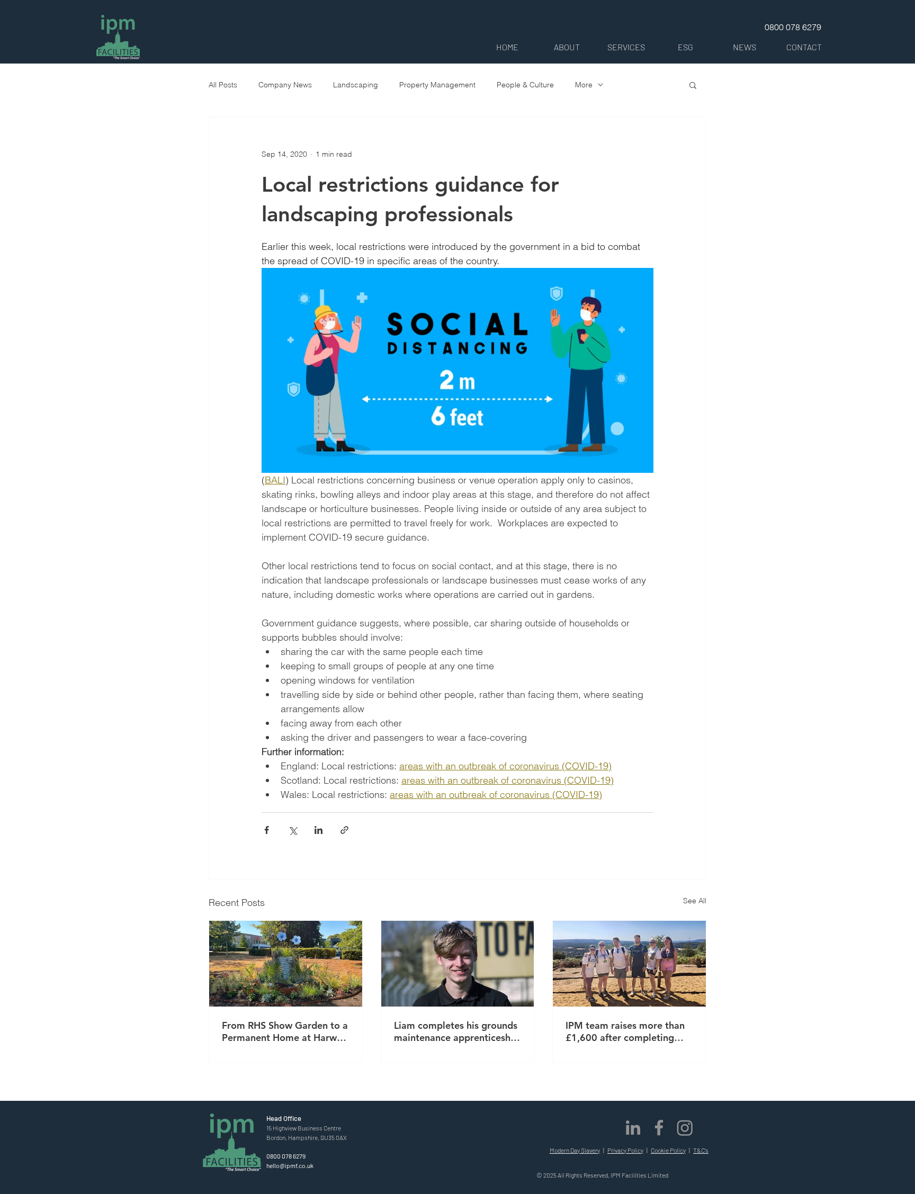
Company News (285, 84)
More (584, 84)
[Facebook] (659, 1127)
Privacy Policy (625, 1150)
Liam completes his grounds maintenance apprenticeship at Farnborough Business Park (456, 1031)
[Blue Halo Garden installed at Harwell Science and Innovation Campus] (285, 964)
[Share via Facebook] (267, 830)
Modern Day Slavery (575, 1150)
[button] (566, 47)
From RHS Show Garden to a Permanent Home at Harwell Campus (285, 1031)
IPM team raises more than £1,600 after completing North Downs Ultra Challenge (625, 1031)
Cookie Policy (668, 1150)
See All (694, 900)
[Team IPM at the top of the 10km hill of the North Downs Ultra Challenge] (629, 964)
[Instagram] (685, 1127)
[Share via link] (344, 830)
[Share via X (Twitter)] (293, 830)
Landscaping (355, 84)
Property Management (437, 84)
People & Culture (525, 84)
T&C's (700, 1150)
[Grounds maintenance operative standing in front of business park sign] (457, 964)
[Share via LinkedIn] (318, 830)
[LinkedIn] (633, 1127)
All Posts (223, 84)
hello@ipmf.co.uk (289, 1165)
